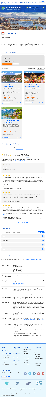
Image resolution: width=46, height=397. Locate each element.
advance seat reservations (6, 393)
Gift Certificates (15, 364)
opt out (11, 3)
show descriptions (31, 68)
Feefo (27, 157)
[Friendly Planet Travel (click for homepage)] (11, 8)
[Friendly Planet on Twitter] (29, 373)
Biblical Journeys (4, 362)
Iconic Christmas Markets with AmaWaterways (33, 85)
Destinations (4, 350)
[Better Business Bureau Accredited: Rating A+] (39, 383)
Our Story (25, 351)
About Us (25, 347)
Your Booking (37, 352)
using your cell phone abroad (29, 319)
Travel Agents (37, 365)
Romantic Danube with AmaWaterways (10, 85)
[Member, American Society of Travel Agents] (6, 383)
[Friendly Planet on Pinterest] (38, 373)
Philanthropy (25, 362)
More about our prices (29, 393)
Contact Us (36, 351)
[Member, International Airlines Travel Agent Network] (17, 383)
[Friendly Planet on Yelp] (43, 373)
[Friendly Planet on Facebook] (25, 373)
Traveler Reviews (26, 356)
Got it (42, 1)
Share (42, 170)
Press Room (25, 360)
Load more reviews (23, 222)
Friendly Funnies (26, 364)
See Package (6, 103)
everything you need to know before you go (33, 259)
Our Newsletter (15, 357)
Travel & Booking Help (38, 348)
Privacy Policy (19, 3)
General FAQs (37, 356)
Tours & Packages (5, 37)
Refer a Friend (15, 362)
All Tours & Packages (5, 355)
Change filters (7, 64)
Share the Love (16, 360)
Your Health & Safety (38, 360)
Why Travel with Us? (27, 349)
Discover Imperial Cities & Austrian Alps (11, 121)
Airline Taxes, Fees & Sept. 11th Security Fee (17, 392)
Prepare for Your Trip (38, 358)
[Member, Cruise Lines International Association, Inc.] (28, 383)
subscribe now (6, 376)
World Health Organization (18, 284)
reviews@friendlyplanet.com (20, 160)
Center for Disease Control (18, 283)
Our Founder (25, 353)
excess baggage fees (35, 392)
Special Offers (16, 353)
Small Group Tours (5, 357)
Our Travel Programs (27, 355)
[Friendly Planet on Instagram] (34, 373)
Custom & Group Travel (17, 348)
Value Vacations (4, 359)
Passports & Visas (37, 361)
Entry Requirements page (24, 275)
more (10, 184)
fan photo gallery (19, 149)
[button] (41, 232)
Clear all (16, 64)
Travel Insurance (37, 363)
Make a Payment (37, 354)
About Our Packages (5, 364)
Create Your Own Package (18, 351)
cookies (5, 3)
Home (3, 347)
